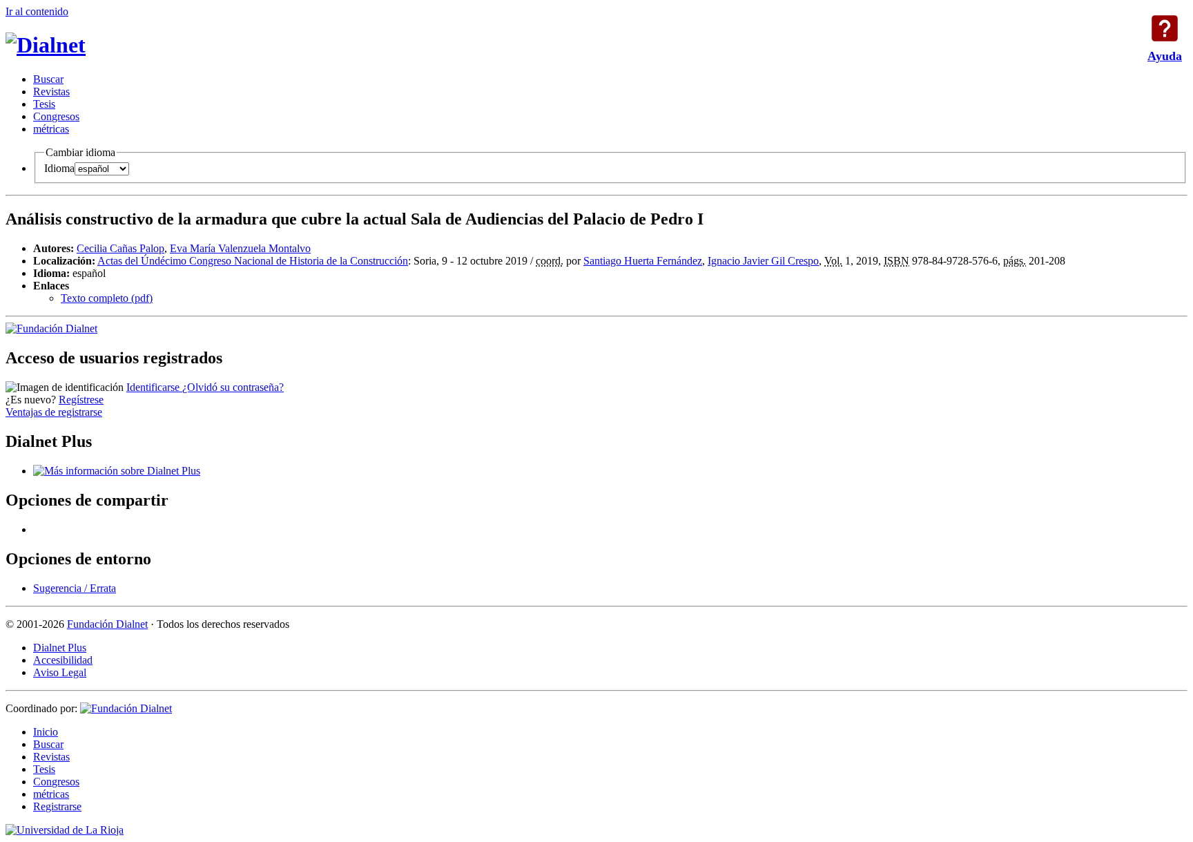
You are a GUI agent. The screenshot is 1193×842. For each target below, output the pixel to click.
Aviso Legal (59, 672)
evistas (51, 91)
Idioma (59, 168)
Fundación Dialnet (107, 624)
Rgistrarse (57, 806)
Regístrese (81, 399)
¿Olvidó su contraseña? (233, 387)
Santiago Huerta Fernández (642, 261)
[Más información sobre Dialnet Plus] (116, 471)
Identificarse (154, 387)
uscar (48, 79)
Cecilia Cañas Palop (120, 248)
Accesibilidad (63, 660)
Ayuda (1164, 28)
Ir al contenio (37, 11)
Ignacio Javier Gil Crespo (763, 261)
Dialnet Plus (59, 647)
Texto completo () (107, 298)
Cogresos (56, 116)
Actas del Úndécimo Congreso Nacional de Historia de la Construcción (252, 261)
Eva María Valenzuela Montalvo (240, 248)
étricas (51, 129)
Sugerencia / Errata (74, 588)
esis (44, 104)
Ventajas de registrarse (54, 412)
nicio (45, 732)
